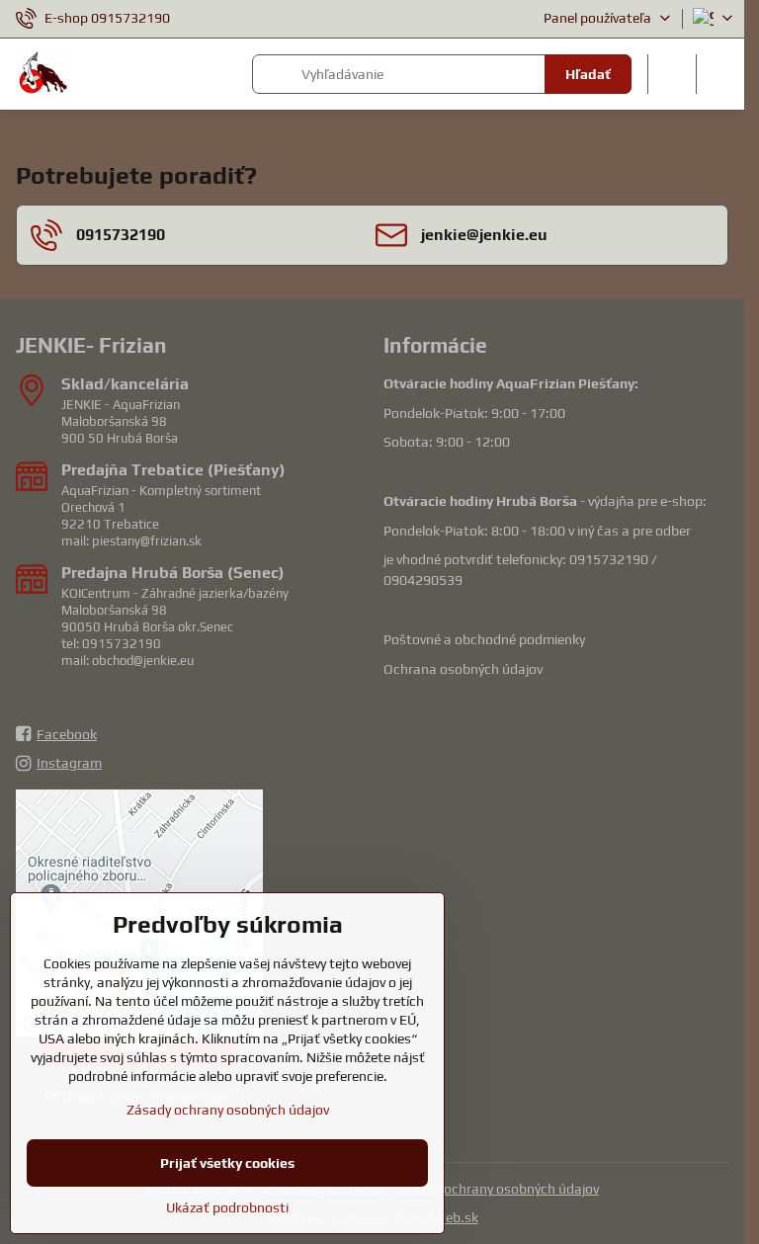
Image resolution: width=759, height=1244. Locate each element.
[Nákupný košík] (672, 74)
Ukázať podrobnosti (227, 1207)
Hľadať (588, 74)
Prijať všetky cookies (227, 1163)
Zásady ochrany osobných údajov (497, 1189)
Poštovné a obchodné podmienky (484, 639)
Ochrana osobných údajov (463, 669)
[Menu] (720, 74)
